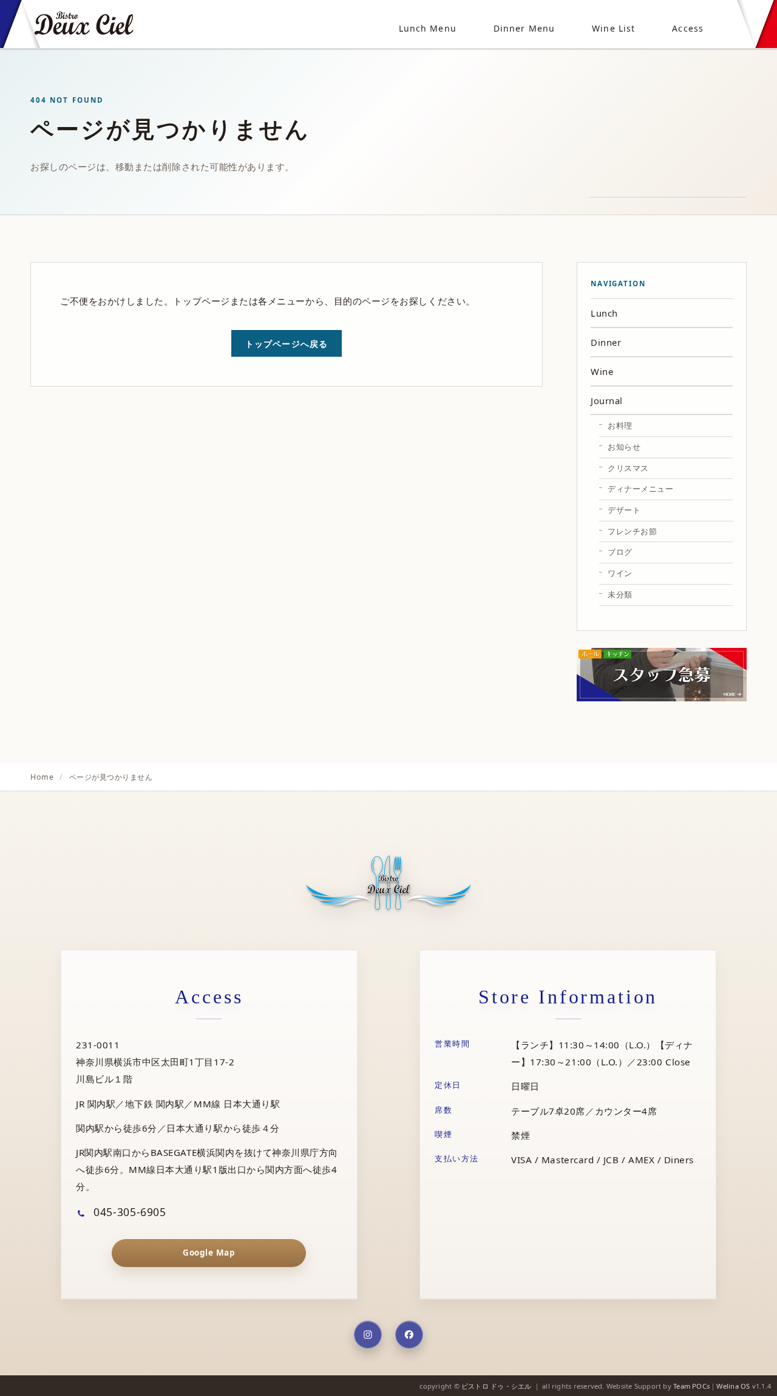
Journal (607, 400)
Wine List (613, 28)
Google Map (209, 1252)
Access (688, 28)
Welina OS (733, 1386)
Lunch (604, 313)
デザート (624, 509)
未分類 (620, 594)
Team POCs (691, 1386)
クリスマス (628, 467)
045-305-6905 (128, 1212)
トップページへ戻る (286, 343)
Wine (602, 371)
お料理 (620, 425)
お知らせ (624, 446)
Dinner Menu (524, 28)
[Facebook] (409, 1335)
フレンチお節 (632, 531)
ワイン (620, 573)
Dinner (606, 342)
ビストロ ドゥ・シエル (496, 1386)
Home (41, 777)
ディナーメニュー (640, 488)
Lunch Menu (427, 28)
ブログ (620, 551)
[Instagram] (368, 1335)
